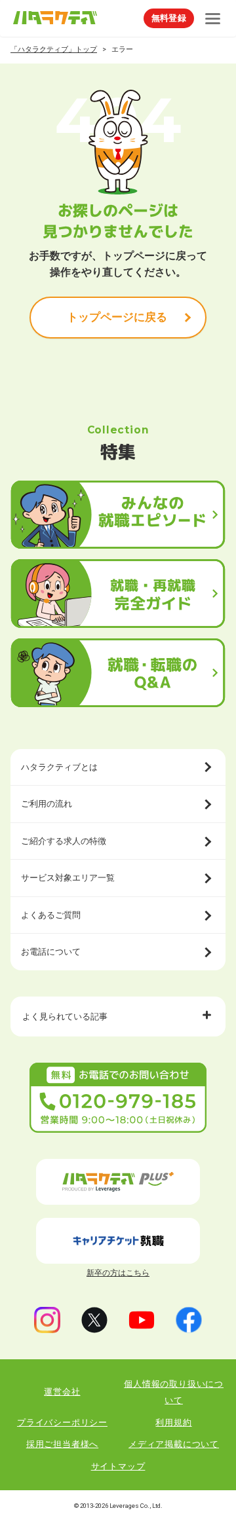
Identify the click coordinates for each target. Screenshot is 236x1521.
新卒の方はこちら (118, 1272)
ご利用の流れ (46, 804)
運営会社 (62, 1392)
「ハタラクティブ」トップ (53, 49)
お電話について (51, 952)
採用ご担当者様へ (62, 1444)
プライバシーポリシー (62, 1422)
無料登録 (168, 18)
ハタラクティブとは (59, 767)
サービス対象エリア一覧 (68, 878)
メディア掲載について (173, 1444)
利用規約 (173, 1422)
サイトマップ (118, 1466)
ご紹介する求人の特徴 (63, 841)
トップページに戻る (117, 316)
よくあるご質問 (51, 915)
